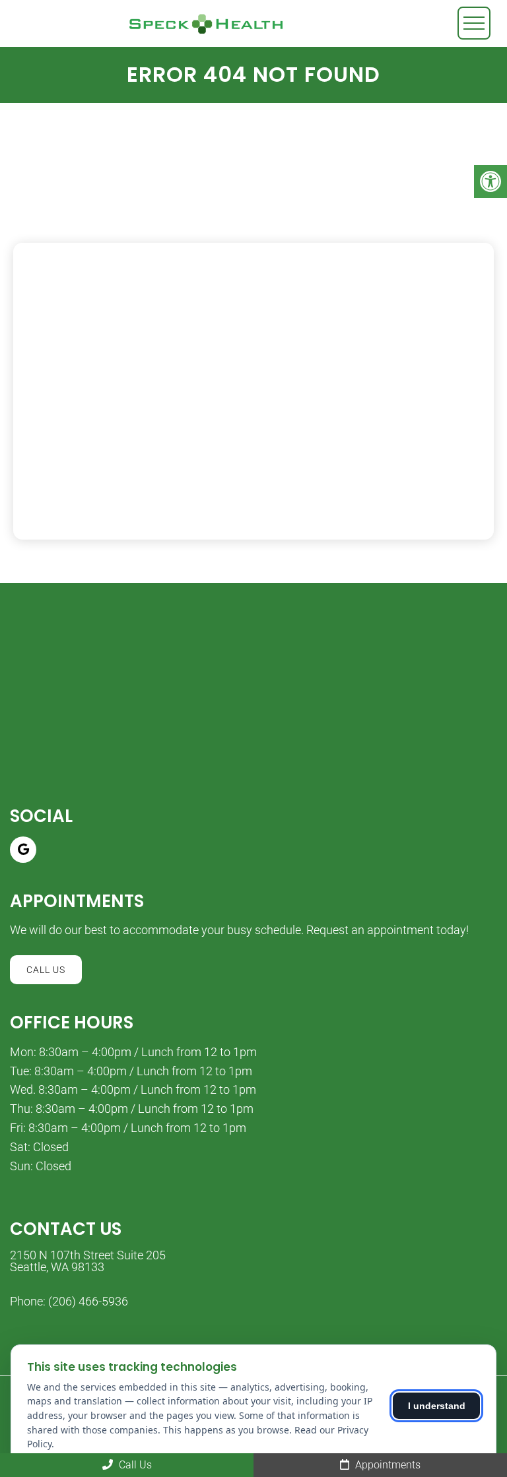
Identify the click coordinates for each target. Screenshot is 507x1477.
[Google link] (23, 849)
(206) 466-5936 (88, 1301)
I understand (436, 1405)
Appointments (387, 1465)
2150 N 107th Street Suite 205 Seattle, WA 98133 (88, 1261)
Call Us (45, 969)
